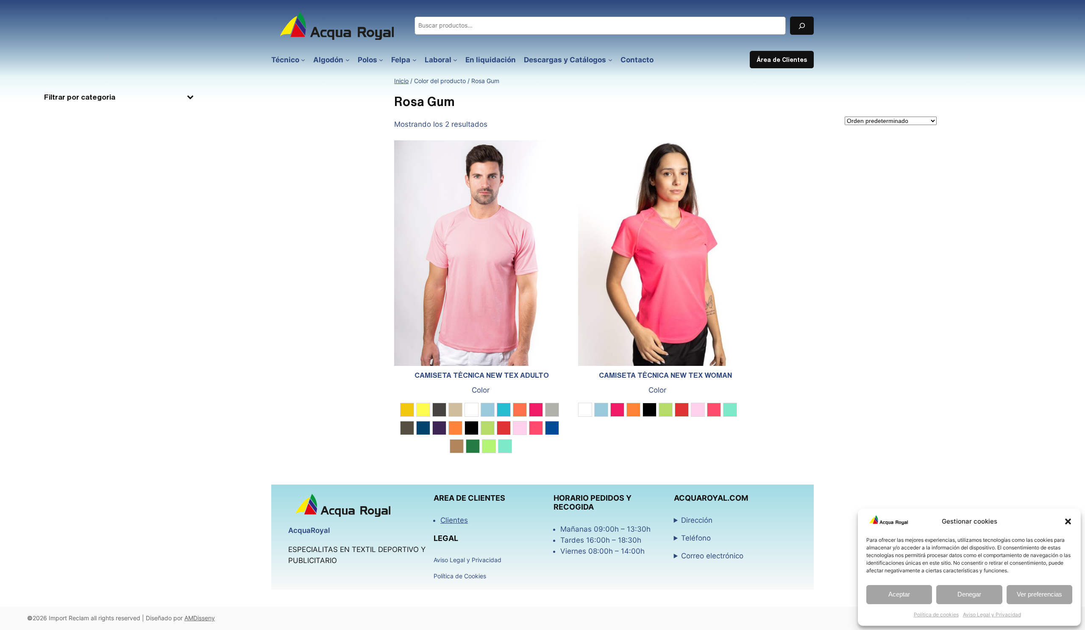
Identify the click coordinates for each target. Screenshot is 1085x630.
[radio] (407, 410)
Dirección (696, 520)
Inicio (401, 80)
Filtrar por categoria (79, 96)
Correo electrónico (712, 556)
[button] (1068, 521)
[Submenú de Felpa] (414, 60)
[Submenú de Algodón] (347, 60)
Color (481, 390)
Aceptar (899, 594)
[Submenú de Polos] (381, 60)
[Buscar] (802, 26)
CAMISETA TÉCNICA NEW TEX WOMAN (665, 375)
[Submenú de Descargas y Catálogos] (610, 60)
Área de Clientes (782, 59)
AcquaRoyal (309, 530)
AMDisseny (199, 618)
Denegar (969, 594)
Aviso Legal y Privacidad (992, 614)
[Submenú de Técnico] (303, 60)
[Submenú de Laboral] (455, 60)
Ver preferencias (1039, 594)
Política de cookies (936, 614)
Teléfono (696, 538)
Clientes (454, 520)
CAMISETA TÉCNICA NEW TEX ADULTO (482, 375)
